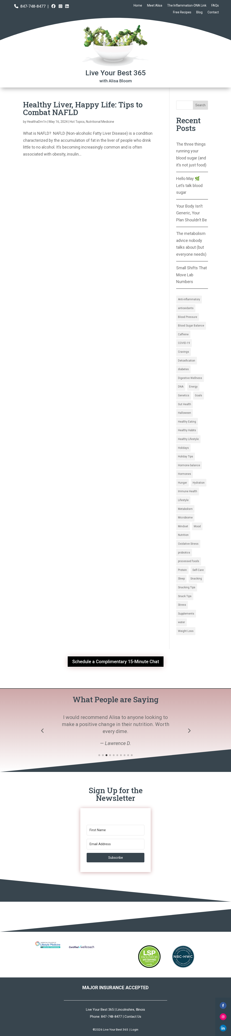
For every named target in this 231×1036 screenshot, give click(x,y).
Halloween (184, 412)
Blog (199, 12)
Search (200, 105)
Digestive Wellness (190, 378)
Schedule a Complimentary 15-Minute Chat (115, 661)
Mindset (183, 526)
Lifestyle (183, 500)
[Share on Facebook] (223, 1005)
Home (138, 5)
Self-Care (198, 570)
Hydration (199, 482)
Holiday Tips (185, 456)
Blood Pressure (187, 317)
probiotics (184, 552)
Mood (197, 526)
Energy (193, 386)
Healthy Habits (187, 430)
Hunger (182, 482)
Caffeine (183, 334)
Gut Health (184, 404)
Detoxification (186, 360)
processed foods (188, 561)
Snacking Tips (186, 587)
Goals (198, 395)
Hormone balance (189, 465)
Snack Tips (185, 596)
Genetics (183, 395)
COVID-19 (184, 343)
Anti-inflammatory (189, 299)
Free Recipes (182, 12)
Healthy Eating (187, 421)
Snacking (196, 578)
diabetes (183, 369)
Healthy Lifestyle (188, 439)
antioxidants (186, 308)
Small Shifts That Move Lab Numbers (191, 274)
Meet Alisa (154, 5)
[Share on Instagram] (223, 1016)
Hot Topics (77, 121)
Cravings (183, 351)
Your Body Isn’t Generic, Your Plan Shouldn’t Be (191, 213)
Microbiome (185, 517)
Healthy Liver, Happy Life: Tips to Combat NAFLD (83, 108)
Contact (213, 12)
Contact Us (133, 1017)
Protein (182, 570)
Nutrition (183, 535)
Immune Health (187, 491)
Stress (182, 604)
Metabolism (185, 509)
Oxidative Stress (188, 543)
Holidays (183, 447)
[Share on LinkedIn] (223, 1028)
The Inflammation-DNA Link (186, 5)
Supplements (186, 613)
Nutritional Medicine (100, 121)
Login (134, 1029)
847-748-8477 (33, 6)
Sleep (181, 578)
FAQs (215, 5)
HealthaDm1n (37, 121)
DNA (180, 386)
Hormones (184, 473)
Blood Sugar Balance (191, 325)
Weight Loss (186, 631)
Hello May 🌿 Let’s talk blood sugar (189, 185)
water (181, 622)
